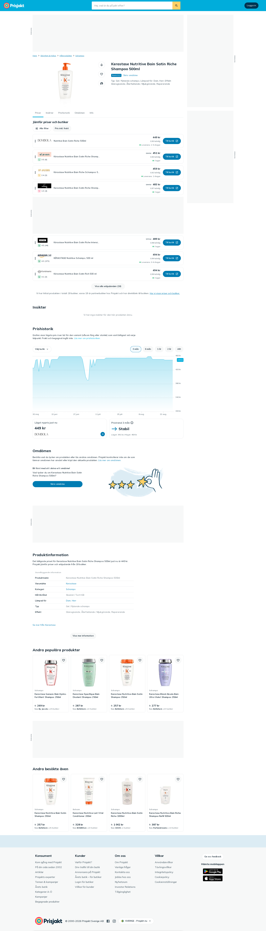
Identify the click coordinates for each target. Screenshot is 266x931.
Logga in (251, 5)
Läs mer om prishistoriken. (87, 338)
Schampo (79, 55)
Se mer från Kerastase (44, 625)
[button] (101, 65)
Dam (68, 600)
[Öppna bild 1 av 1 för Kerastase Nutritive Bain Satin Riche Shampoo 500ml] (65, 85)
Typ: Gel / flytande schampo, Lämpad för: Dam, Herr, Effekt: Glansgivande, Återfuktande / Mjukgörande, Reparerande (141, 82)
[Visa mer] (35, 140)
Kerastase (71, 583)
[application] (108, 385)
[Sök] (176, 6)
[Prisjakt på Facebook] (108, 920)
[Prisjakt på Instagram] (114, 920)
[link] (51, 683)
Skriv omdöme (130, 75)
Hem (35, 55)
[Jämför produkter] (101, 83)
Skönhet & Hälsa (48, 55)
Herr (74, 600)
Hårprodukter (66, 55)
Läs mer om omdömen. (109, 460)
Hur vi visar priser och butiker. (165, 293)
